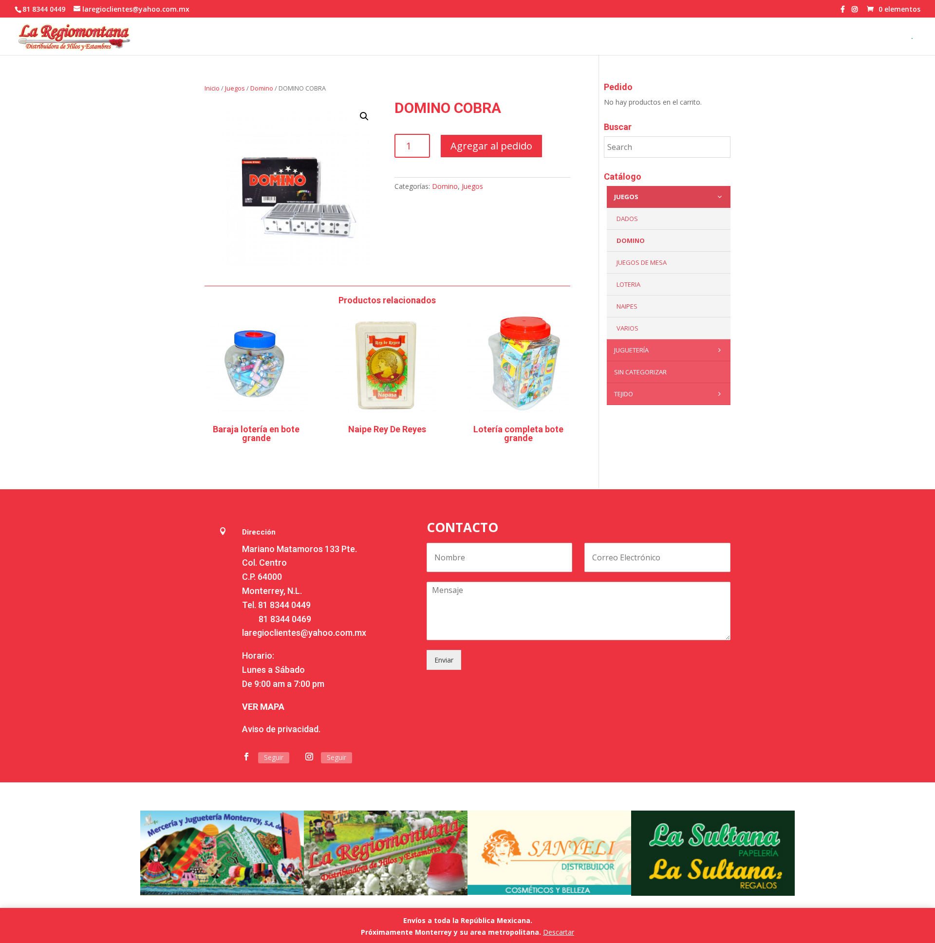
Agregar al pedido (491, 145)
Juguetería (631, 350)
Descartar (558, 932)
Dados (627, 218)
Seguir (273, 757)
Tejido (623, 393)
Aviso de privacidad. (281, 729)
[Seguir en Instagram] (309, 756)
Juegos (235, 88)
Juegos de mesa (642, 262)
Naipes (627, 306)
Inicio (212, 88)
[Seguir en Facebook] (246, 756)
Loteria (628, 284)
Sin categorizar (640, 372)
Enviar (443, 660)
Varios (627, 328)
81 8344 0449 (284, 605)
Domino (261, 88)
